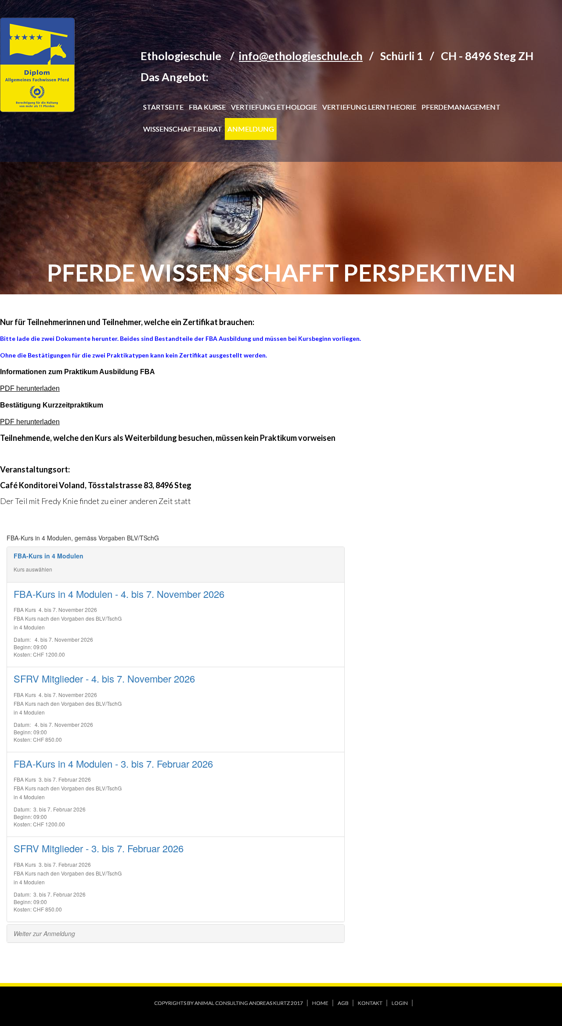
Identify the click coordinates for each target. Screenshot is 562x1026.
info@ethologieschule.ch (301, 55)
